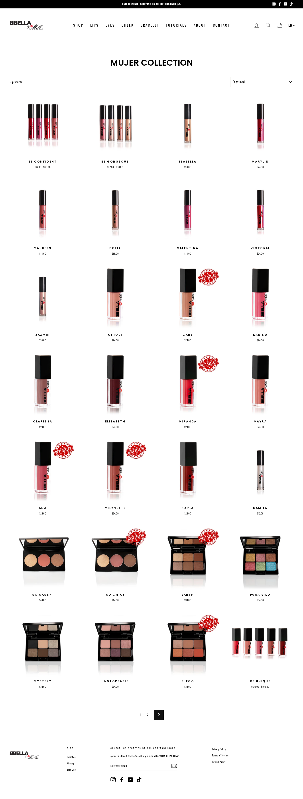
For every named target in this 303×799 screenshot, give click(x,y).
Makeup (71, 763)
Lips (94, 25)
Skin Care (72, 769)
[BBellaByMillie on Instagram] (113, 779)
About (200, 25)
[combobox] (291, 25)
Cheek (128, 25)
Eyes (110, 25)
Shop (78, 25)
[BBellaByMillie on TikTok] (139, 779)
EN (290, 25)
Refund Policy (219, 762)
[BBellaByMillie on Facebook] (121, 779)
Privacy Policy (219, 749)
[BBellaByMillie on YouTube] (130, 779)
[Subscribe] (174, 766)
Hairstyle (71, 757)
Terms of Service (220, 755)
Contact (221, 25)
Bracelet (149, 25)
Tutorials (176, 25)
